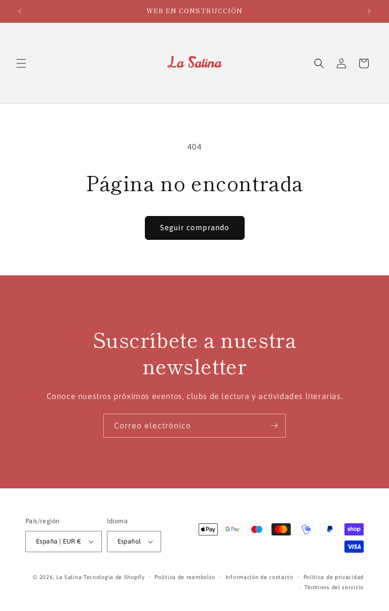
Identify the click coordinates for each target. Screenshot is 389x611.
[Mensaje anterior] (20, 11)
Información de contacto (259, 577)
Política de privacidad (333, 577)
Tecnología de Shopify (114, 577)
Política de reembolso (184, 577)
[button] (21, 63)
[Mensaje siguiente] (369, 11)
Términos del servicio (334, 587)
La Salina (69, 577)
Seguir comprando (194, 227)
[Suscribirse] (274, 426)
